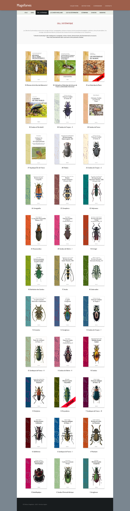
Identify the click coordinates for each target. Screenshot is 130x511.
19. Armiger (94, 249)
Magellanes (24, 5)
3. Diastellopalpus (36, 492)
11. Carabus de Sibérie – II (65, 370)
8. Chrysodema (65, 411)
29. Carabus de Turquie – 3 (65, 127)
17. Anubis (65, 289)
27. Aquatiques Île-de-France (36, 168)
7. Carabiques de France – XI (94, 411)
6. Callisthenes (36, 452)
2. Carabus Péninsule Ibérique (65, 492)
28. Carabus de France (93, 127)
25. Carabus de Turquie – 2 (94, 168)
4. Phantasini (93, 452)
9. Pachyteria (36, 411)
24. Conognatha (36, 208)
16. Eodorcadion (93, 289)
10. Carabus (94, 370)
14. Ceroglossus (65, 330)
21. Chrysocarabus (36, 249)
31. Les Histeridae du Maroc (94, 85)
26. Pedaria (65, 168)
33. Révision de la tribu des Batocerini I (36, 85)
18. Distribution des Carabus (36, 289)
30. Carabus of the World (36, 127)
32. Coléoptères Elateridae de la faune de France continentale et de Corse (65, 86)
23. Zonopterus (65, 208)
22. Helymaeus (94, 208)
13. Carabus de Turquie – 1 (93, 330)
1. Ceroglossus (94, 492)
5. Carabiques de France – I (65, 452)
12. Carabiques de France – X (36, 370)
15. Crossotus (36, 330)
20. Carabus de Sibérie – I (65, 249)
